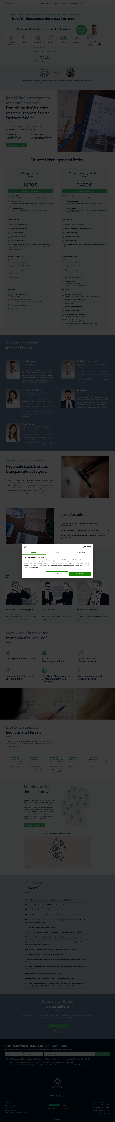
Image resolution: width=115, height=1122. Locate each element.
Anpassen (56, 573)
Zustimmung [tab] (34, 552)
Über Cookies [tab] (81, 552)
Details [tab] (57, 552)
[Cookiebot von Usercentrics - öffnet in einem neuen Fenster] (84, 547)
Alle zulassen (80, 573)
